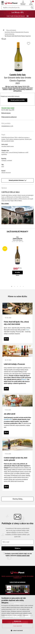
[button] (17, 630)
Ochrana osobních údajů (23, 555)
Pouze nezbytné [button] (17, 626)
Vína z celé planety (11, 30)
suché (12, 86)
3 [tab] (17, 286)
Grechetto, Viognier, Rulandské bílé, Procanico (17, 32)
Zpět (4, 39)
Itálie (16, 86)
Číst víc (6, 339)
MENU (2, 4)
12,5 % (24, 86)
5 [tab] (23, 286)
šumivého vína (7, 419)
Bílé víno (7, 86)
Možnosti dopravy (6, 113)
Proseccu (24, 379)
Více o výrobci (5, 203)
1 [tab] (12, 286)
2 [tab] (15, 286)
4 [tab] (20, 286)
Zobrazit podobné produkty (17, 100)
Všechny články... (17, 499)
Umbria (20, 86)
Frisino (27, 329)
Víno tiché (30, 88)
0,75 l (28, 86)
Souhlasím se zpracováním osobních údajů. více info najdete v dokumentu (18, 554)
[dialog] (17, 614)
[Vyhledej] (32, 7)
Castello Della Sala (9, 34)
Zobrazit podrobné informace (16, 180)
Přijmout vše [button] (17, 621)
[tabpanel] (17, 258)
